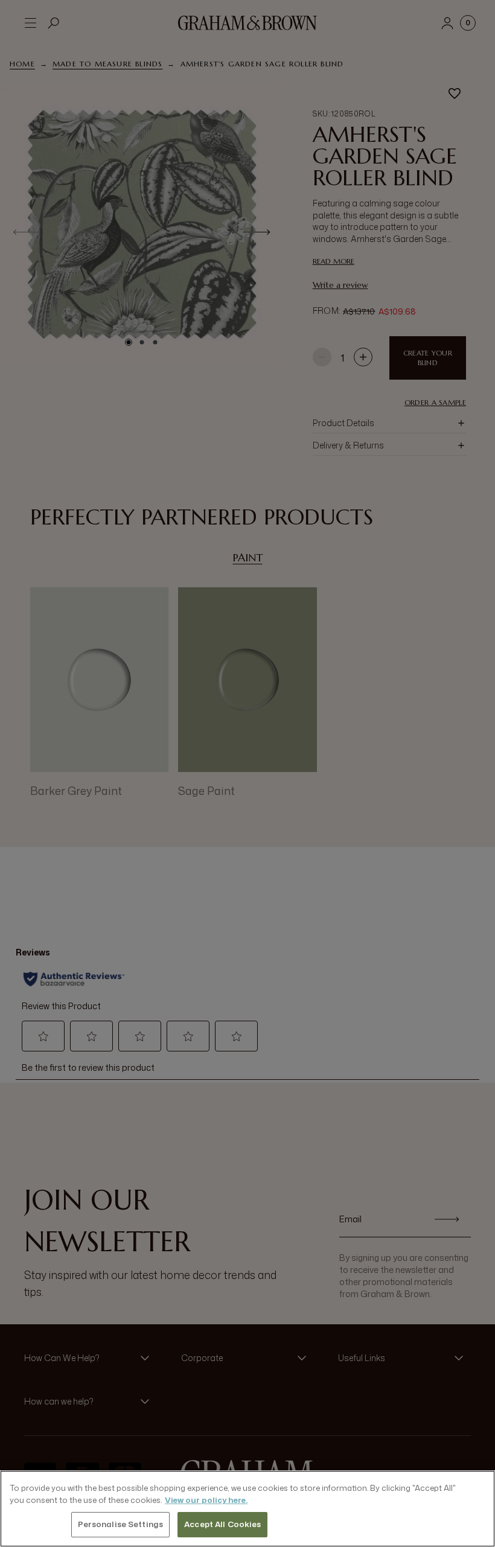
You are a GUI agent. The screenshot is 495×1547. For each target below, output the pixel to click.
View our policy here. (206, 1499)
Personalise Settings (121, 1524)
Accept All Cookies (222, 1524)
